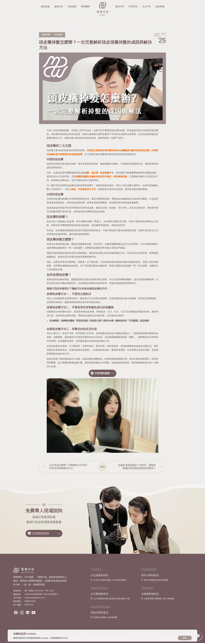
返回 (102, 466)
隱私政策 (64, 638)
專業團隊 (85, 6)
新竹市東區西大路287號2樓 (156, 580)
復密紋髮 (45, 6)
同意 (185, 638)
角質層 (99, 202)
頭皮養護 (58, 34)
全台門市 (146, 6)
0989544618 (30, 601)
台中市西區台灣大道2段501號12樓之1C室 (111, 598)
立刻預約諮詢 (40, 533)
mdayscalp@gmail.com (35, 597)
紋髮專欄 (45, 34)
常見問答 (133, 6)
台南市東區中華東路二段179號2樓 (159, 598)
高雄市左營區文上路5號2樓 (105, 617)
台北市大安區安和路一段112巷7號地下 (110, 580)
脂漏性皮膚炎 (111, 164)
